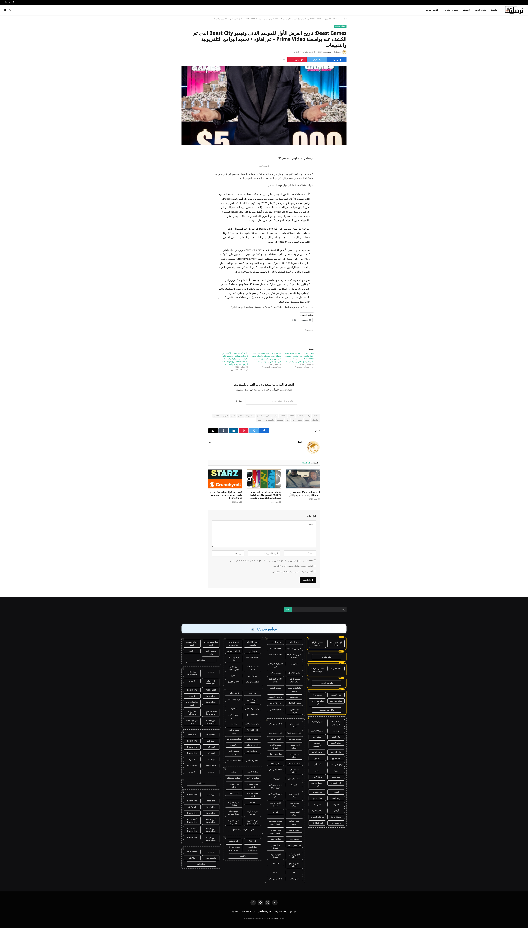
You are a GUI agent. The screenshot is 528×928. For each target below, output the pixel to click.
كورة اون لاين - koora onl (211, 712)
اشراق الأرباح (317, 823)
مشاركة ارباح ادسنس (317, 643)
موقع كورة (201, 783)
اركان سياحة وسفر (326, 710)
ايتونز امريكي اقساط (275, 804)
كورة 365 (252, 841)
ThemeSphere (272, 918)
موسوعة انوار (336, 823)
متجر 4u (294, 784)
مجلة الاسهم (336, 743)
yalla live (201, 660)
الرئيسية (494, 10)
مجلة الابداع (317, 776)
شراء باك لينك (294, 642)
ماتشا (275, 872)
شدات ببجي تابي (275, 732)
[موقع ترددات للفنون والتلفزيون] (514, 10)
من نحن (293, 911)
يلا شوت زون (211, 858)
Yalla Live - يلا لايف (192, 703)
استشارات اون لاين (317, 784)
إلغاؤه (275, 415)
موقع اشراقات (336, 701)
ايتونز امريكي (275, 739)
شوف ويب (317, 737)
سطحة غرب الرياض (234, 785)
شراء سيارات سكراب (233, 803)
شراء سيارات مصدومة (233, 822)
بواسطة (315, 420)
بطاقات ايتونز (275, 839)
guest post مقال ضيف (234, 643)
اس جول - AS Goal (192, 722)
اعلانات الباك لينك (275, 654)
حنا (294, 872)
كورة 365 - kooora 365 (210, 722)
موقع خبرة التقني (336, 764)
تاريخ (307, 420)
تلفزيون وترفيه (432, 10)
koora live (192, 690)
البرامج (259, 415)
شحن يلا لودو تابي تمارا (275, 795)
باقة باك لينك (336, 668)
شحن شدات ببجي (294, 822)
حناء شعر (275, 863)
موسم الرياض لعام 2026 (294, 680)
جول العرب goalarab (252, 848)
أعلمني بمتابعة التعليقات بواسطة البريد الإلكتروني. (293, 566)
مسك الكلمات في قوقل (336, 723)
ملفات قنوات (480, 10)
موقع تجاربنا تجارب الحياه (234, 668)
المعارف (336, 792)
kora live (192, 734)
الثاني (240, 415)
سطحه (234, 771)
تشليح (252, 802)
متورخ (336, 770)
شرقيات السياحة (317, 816)
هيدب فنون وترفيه (294, 711)
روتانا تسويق (336, 776)
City (308, 415)
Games (300, 415)
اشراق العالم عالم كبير (275, 665)
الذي (233, 415)
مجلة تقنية (294, 697)
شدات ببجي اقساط (294, 725)
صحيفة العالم (275, 709)
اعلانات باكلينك (234, 681)
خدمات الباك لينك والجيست (252, 643)
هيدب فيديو (317, 792)
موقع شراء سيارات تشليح (233, 812)
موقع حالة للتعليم (294, 703)
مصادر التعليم (275, 688)
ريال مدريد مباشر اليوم (211, 643)
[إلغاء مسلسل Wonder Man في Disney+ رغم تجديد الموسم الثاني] (303, 478)
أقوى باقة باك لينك (233, 659)
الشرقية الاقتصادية (317, 744)
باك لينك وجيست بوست (294, 689)
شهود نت (317, 804)
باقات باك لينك (275, 648)
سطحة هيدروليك (233, 778)
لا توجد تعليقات (308, 52)
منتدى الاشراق (294, 672)
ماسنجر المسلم (326, 683)
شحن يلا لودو (294, 830)
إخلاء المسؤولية (281, 911)
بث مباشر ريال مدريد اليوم (234, 848)
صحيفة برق (317, 694)
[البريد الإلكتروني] (341, 186)
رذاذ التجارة (317, 798)
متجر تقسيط (275, 763)
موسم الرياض (275, 672)
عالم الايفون (336, 752)
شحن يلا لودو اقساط (275, 746)
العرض (225, 415)
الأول (267, 415)
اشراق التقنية (317, 721)
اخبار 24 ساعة (275, 703)
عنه (287, 420)
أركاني (336, 810)
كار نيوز (317, 758)
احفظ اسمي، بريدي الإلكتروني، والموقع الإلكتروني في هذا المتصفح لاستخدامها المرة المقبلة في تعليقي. (271, 560)
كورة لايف (211, 740)
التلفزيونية (250, 415)
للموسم (280, 420)
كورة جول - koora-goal (211, 682)
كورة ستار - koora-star (192, 673)
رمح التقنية (336, 798)
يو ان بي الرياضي (275, 697)
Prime (291, 415)
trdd (329, 52)
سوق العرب (252, 651)
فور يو (275, 812)
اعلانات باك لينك (252, 681)
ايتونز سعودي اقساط (294, 746)
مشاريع (234, 675)
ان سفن (336, 730)
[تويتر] (341, 165)
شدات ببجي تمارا (275, 723)
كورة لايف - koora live (210, 820)
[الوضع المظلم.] (9, 10)
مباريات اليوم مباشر (252, 700)
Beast (316, 415)
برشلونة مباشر (234, 699)
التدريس (294, 663)
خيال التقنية (336, 737)
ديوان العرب (252, 675)
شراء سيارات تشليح (252, 812)
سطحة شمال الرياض (252, 785)
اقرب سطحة (234, 793)
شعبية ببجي (294, 839)
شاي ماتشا (294, 878)
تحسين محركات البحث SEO (317, 670)
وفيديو (260, 420)
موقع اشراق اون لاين (317, 702)
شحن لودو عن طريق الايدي (275, 831)
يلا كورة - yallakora (192, 712)
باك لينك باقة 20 (233, 651)
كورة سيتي (233, 841)
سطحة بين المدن (252, 778)
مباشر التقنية (317, 810)
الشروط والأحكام (264, 911)
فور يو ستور (275, 778)
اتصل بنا (235, 911)
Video (282, 415)
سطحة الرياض (252, 771)
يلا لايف (243, 856)
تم (293, 420)
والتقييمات (270, 420)
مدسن (317, 770)
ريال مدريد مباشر (252, 708)
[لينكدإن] (341, 172)
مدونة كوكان (317, 752)
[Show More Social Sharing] (284, 59)
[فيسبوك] (341, 158)
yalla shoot (234, 693)
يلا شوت (252, 693)
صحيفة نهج (336, 758)
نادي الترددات (336, 783)
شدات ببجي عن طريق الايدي (275, 786)
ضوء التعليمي (336, 694)
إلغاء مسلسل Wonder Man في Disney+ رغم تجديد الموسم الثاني (304, 494)
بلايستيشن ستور (294, 845)
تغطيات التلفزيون (450, 10)
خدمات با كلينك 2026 (252, 668)
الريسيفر (466, 10)
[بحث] (5, 10)
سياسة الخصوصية (248, 911)
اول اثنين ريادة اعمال (336, 643)
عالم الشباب (327, 657)
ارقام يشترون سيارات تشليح (252, 822)
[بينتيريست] (341, 179)
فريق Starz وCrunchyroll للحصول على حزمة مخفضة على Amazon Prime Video (225, 495)
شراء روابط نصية (294, 648)
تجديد (300, 420)
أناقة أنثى (317, 764)
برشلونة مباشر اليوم (192, 643)
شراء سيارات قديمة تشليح (243, 829)
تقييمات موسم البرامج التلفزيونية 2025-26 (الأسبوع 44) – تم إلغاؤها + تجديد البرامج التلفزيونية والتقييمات (265, 495)
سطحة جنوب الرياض (252, 794)
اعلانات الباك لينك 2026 (275, 680)
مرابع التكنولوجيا (317, 730)
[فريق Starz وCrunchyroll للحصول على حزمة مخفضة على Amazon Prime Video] (225, 478)
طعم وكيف (336, 804)
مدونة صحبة (336, 816)
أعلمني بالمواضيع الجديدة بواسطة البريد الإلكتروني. (292, 571)
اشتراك (239, 400)
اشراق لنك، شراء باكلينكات (294, 656)
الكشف (216, 415)
